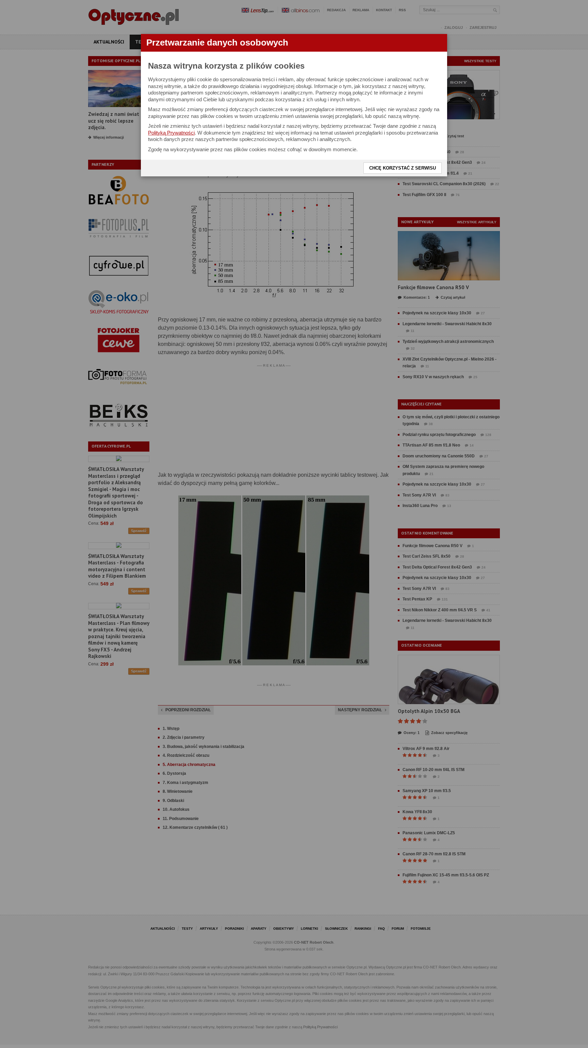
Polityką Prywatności (171, 133)
